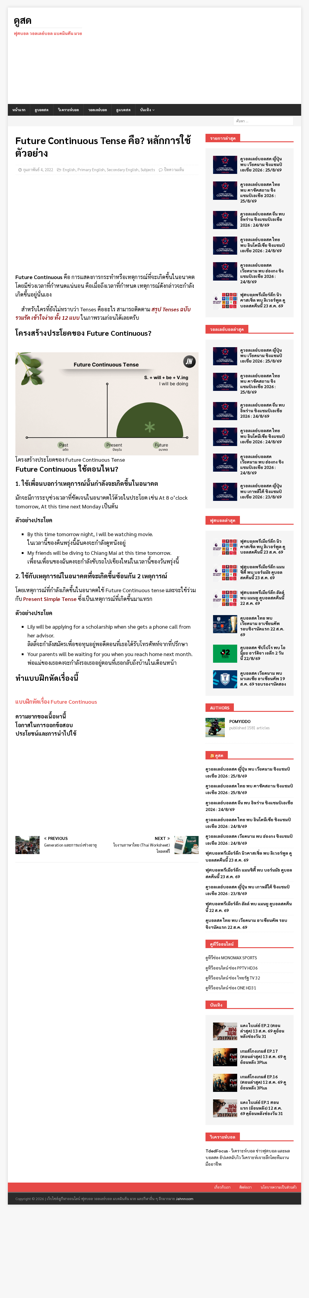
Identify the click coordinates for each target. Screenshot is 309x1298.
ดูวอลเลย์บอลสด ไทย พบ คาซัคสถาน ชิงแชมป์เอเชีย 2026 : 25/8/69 (260, 192)
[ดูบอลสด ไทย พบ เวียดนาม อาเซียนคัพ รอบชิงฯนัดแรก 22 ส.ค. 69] (225, 624)
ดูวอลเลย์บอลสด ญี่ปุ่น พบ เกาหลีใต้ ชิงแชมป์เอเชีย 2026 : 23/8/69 (261, 491)
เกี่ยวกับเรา (222, 1187)
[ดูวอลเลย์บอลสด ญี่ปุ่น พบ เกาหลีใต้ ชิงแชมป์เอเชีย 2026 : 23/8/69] (225, 492)
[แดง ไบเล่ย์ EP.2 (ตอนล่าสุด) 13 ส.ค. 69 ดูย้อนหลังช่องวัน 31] (225, 1032)
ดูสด (219, 755)
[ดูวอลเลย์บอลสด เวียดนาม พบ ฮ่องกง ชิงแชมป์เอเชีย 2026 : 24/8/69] (225, 271)
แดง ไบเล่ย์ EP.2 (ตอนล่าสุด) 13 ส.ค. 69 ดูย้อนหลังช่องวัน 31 (262, 1031)
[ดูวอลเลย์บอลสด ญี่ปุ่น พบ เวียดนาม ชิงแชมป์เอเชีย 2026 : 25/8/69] (225, 165)
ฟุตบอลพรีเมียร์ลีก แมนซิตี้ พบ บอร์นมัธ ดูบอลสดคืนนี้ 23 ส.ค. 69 (262, 572)
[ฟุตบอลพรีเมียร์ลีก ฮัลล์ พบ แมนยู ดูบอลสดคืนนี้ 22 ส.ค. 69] (225, 598)
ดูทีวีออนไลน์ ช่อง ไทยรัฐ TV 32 (232, 977)
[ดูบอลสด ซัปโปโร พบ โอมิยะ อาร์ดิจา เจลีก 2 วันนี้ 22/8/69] (225, 654)
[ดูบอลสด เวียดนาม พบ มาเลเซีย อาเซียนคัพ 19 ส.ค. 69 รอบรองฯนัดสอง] (225, 679)
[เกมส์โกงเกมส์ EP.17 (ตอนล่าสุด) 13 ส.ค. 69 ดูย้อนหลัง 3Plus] (225, 1057)
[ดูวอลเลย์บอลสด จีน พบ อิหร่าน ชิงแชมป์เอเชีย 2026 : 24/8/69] (225, 220)
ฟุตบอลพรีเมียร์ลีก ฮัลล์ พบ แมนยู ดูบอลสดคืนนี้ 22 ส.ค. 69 (262, 597)
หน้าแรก (18, 109)
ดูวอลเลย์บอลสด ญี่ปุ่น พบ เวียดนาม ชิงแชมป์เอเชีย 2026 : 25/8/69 (261, 164)
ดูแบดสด (123, 109)
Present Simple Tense (50, 598)
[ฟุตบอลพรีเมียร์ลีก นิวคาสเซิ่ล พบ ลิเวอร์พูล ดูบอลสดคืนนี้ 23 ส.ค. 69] (225, 301)
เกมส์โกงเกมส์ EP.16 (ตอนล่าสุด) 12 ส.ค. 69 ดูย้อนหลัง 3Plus (263, 1082)
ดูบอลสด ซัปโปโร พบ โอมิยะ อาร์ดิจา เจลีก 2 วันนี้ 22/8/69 (262, 653)
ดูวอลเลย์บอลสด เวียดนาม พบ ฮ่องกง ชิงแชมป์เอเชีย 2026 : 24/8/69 (262, 273)
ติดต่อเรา (246, 1187)
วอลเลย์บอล (97, 109)
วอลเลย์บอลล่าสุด (227, 329)
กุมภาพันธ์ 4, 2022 (38, 169)
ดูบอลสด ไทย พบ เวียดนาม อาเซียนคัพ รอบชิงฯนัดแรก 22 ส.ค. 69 (262, 626)
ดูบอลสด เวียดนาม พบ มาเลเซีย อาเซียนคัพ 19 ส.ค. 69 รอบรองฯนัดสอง (263, 678)
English (69, 169)
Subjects (148, 169)
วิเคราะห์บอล (68, 109)
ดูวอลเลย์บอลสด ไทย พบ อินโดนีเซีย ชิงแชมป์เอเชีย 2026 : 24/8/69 (262, 245)
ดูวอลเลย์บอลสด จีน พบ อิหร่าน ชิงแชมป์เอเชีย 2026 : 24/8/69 (262, 219)
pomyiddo (239, 721)
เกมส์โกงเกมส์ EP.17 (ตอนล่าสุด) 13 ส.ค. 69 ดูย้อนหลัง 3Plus (263, 1056)
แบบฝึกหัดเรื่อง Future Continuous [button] (56, 701)
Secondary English (123, 169)
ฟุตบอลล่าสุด (222, 520)
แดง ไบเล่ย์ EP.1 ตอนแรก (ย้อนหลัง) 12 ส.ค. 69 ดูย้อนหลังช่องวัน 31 (261, 1107)
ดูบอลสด (42, 109)
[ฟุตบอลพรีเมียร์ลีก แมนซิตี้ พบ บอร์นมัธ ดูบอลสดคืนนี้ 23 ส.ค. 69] (225, 573)
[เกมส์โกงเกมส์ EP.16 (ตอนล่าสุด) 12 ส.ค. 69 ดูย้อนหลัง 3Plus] (225, 1083)
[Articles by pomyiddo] (215, 734)
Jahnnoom (184, 1198)
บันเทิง (145, 109)
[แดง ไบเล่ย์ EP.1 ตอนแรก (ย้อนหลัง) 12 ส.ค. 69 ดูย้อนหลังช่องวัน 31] (225, 1108)
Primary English (91, 169)
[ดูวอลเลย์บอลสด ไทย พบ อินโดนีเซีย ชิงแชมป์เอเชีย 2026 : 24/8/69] (225, 246)
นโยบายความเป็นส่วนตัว (279, 1187)
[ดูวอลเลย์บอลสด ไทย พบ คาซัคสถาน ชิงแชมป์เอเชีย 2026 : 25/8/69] (225, 190)
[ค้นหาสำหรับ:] (263, 120)
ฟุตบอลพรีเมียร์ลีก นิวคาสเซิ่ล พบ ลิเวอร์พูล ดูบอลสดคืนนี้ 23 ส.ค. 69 (262, 300)
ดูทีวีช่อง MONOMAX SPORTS (231, 957)
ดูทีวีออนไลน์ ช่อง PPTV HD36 (231, 967)
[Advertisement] (201, 56)
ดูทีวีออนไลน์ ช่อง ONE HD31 (230, 987)
